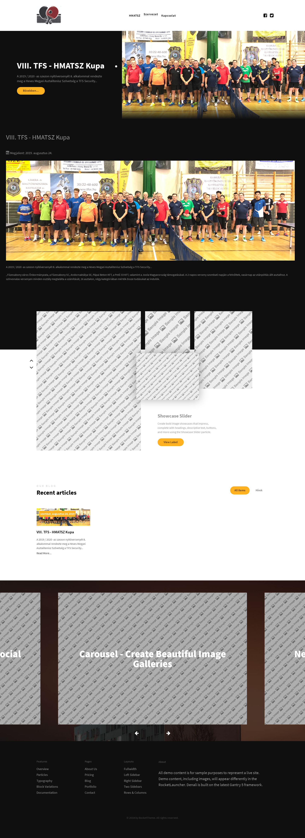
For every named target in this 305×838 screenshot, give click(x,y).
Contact (90, 793)
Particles (42, 775)
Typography (44, 781)
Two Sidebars (133, 787)
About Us (91, 769)
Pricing (89, 775)
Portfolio (90, 787)
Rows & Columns (135, 793)
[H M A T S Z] (49, 14)
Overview (43, 769)
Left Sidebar (132, 775)
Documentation (47, 793)
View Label (171, 442)
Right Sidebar (133, 781)
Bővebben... (31, 91)
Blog (88, 781)
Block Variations (47, 787)
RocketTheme (147, 817)
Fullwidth (130, 769)
